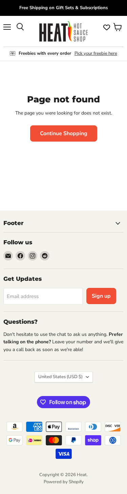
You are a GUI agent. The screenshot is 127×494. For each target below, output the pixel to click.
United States (60, 377)
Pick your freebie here (96, 53)
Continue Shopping (63, 133)
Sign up (101, 296)
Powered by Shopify (64, 482)
